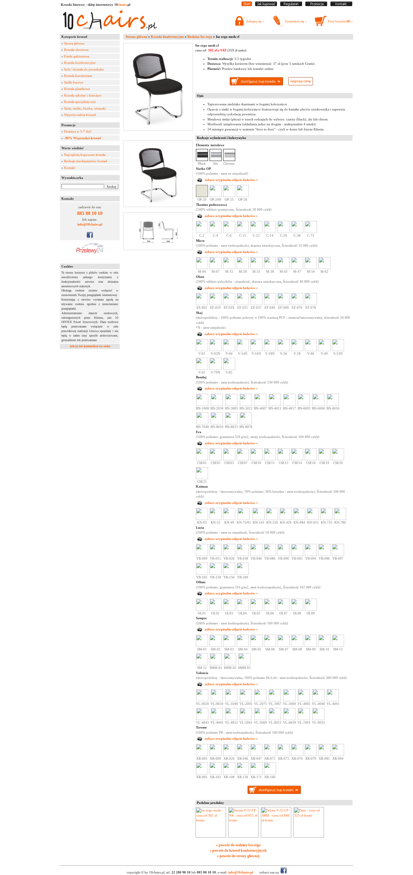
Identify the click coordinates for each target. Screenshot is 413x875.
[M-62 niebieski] (324, 268)
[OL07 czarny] (284, 609)
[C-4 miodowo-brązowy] (216, 232)
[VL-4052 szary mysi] (231, 719)
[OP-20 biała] (202, 196)
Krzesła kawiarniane (78, 75)
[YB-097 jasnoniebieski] (338, 555)
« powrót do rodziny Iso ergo (238, 845)
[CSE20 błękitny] (338, 459)
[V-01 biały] (202, 350)
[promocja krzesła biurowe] (316, 5)
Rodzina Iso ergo (199, 36)
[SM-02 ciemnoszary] (216, 645)
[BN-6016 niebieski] (333, 404)
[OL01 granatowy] (202, 609)
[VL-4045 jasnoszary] (217, 719)
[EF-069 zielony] (284, 304)
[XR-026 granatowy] (229, 755)
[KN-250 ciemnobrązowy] (272, 519)
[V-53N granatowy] (338, 350)
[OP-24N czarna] (216, 196)
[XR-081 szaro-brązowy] (324, 755)
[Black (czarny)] (202, 160)
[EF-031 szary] (243, 304)
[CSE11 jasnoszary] (270, 459)
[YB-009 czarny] (202, 555)
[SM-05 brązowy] (256, 645)
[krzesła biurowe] (110, 32)
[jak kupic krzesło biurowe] (266, 5)
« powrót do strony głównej (238, 856)
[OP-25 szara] (229, 196)
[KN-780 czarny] (340, 519)
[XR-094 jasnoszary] (338, 755)
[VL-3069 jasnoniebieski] (289, 700)
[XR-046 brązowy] (243, 755)
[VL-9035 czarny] (318, 719)
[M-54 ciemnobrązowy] (311, 268)
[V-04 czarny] (229, 350)
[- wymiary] (159, 231)
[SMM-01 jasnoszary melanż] (216, 664)
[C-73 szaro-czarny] (311, 232)
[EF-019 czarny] (229, 304)
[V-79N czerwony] (216, 368)
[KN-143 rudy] (258, 519)
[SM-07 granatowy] (284, 645)
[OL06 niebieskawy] (270, 609)
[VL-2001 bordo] (246, 700)
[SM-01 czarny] (202, 645)
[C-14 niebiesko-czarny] (270, 232)
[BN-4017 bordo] (289, 404)
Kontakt (69, 167)
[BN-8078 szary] (246, 423)
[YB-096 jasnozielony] (324, 555)
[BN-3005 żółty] (231, 404)
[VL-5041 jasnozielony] (246, 719)
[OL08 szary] (297, 609)
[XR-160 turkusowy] (270, 773)
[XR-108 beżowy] (229, 773)
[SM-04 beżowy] (243, 645)
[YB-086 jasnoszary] (270, 555)
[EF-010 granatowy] (216, 304)
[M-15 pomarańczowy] (229, 268)
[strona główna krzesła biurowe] (247, 5)
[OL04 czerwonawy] (243, 609)
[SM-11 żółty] (338, 645)
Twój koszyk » (340, 21)
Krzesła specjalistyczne (80, 102)
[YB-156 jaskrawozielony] (229, 573)
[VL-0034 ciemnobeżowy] (217, 700)
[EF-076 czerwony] (297, 304)
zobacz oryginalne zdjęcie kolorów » (231, 180)
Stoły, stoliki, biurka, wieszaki (85, 108)
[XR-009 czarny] (216, 755)
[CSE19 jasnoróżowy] (324, 459)
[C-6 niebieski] (229, 232)
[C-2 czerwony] (202, 232)
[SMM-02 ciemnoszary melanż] (230, 664)
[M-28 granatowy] (243, 268)
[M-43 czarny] (284, 268)
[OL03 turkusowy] (229, 609)
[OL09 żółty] (311, 609)
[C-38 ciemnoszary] (297, 232)
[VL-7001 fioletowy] (304, 719)
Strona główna (74, 43)
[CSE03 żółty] (229, 459)
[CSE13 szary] (284, 459)
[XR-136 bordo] (243, 773)
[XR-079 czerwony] (311, 755)
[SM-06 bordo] (270, 645)
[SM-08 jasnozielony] (297, 645)
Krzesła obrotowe (76, 49)
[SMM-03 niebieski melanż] (244, 664)
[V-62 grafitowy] (202, 368)
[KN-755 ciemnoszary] (326, 519)
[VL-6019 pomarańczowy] (289, 719)
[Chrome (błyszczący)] (229, 160)
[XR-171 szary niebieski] (256, 773)
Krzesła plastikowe (77, 88)
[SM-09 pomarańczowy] (311, 645)
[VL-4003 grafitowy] (304, 700)
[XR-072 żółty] (270, 755)
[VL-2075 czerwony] (260, 700)
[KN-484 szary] (299, 519)
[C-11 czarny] (243, 232)
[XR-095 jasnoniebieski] (202, 773)
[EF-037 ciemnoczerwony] (256, 304)
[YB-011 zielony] (216, 555)
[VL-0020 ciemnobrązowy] (202, 700)
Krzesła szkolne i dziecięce (82, 95)
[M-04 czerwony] (202, 268)
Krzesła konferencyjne (80, 62)
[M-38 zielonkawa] (270, 268)
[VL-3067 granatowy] (275, 700)
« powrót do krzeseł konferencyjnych (238, 850)
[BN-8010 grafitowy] (217, 423)
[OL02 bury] (216, 609)
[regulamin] (291, 5)
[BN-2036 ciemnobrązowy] (217, 404)
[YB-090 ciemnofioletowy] (284, 555)
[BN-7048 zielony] (202, 423)
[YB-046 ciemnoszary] (256, 555)
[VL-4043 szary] (202, 719)
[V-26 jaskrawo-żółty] (284, 350)
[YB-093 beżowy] (297, 555)
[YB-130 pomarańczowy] (216, 573)
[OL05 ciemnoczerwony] (256, 609)
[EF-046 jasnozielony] (270, 304)
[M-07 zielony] (216, 268)
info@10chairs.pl (89, 224)
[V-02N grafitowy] (216, 350)
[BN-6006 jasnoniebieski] (318, 404)
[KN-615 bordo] (313, 519)
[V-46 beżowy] (311, 350)
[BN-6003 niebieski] (304, 404)
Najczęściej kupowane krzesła (85, 154)
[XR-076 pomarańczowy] (297, 755)
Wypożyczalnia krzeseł (80, 115)
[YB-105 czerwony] (202, 573)
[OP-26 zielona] (243, 196)
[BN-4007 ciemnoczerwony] (260, 404)
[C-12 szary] (256, 232)
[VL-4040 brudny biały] (318, 700)
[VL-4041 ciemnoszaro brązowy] (333, 700)
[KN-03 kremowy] (202, 519)
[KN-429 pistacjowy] (286, 519)
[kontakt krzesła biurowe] (341, 5)
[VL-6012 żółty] (275, 719)
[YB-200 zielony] (243, 573)
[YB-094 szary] (311, 555)
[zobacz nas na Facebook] (90, 236)
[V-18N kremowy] (270, 350)
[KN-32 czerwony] (216, 519)
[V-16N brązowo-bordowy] (256, 350)
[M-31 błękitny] (256, 268)
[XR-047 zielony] (256, 755)
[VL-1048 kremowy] (231, 700)
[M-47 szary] (297, 268)
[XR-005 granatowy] (202, 755)
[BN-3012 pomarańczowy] (246, 404)
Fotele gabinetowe (76, 56)
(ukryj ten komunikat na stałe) (90, 346)
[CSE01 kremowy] (202, 459)
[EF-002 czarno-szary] (202, 304)
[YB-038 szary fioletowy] (243, 555)
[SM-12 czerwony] (202, 664)
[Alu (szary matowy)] (216, 160)
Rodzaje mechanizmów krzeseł (85, 161)
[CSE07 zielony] (243, 459)
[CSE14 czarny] (297, 459)
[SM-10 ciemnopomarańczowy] (324, 645)
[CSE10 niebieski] (256, 459)
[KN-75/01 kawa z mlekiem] (244, 519)
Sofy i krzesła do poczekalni (84, 69)
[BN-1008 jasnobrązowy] (202, 404)
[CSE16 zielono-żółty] (311, 459)
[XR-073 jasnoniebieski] (284, 755)
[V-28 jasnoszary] (297, 350)
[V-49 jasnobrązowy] (324, 350)
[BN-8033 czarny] (231, 423)
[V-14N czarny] (243, 350)
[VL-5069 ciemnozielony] (260, 719)
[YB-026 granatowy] (229, 555)
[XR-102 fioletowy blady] (216, 773)
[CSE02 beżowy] (216, 459)
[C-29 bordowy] (284, 232)
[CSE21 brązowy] (202, 478)
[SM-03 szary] (229, 645)
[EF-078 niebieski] (311, 304)
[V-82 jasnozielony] (229, 368)
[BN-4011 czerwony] (275, 404)
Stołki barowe (73, 82)
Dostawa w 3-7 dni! (78, 131)
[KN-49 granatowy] (229, 519)
